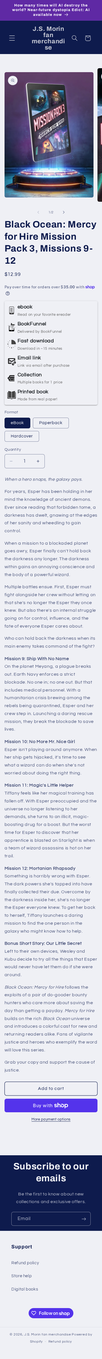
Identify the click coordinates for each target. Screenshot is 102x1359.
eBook (17, 423)
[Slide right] (64, 212)
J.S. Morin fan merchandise (47, 1334)
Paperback (51, 423)
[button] (11, 38)
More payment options (51, 1119)
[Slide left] (38, 212)
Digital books (24, 1289)
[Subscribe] (83, 1219)
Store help (21, 1276)
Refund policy (25, 1263)
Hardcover (22, 436)
